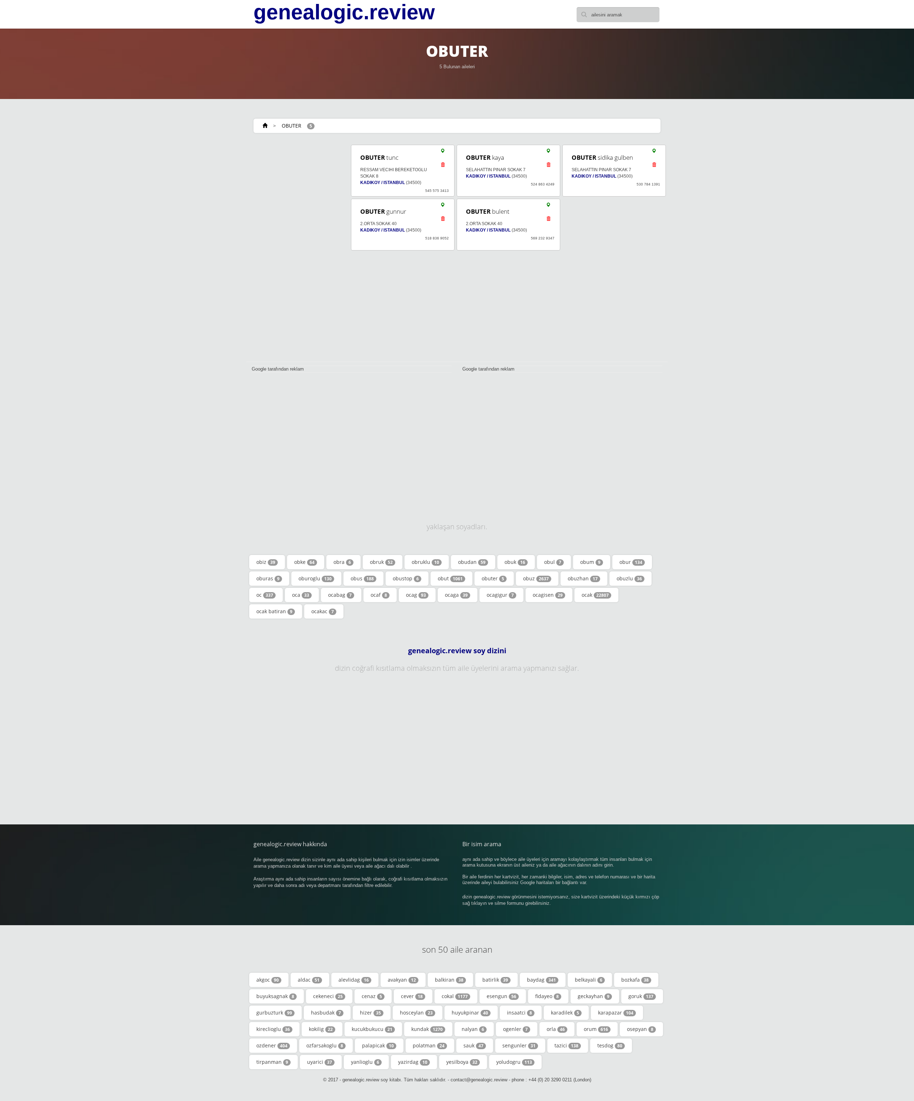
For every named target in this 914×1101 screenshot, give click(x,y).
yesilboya (461, 1061)
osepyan (640, 1029)
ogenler (515, 1029)
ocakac (322, 611)
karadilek (565, 1012)
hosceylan (416, 1012)
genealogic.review (344, 12)
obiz (265, 562)
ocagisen (548, 594)
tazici (566, 1045)
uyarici (319, 1061)
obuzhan (583, 578)
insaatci (519, 1012)
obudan (472, 562)
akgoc (267, 979)
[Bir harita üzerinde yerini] (443, 152)
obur (630, 562)
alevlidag (353, 979)
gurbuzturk (274, 1012)
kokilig (321, 1029)
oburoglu (315, 578)
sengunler (519, 1045)
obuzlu (629, 578)
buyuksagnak (275, 996)
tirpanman (272, 1061)
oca (300, 594)
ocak (595, 594)
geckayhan (593, 996)
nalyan (473, 1029)
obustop (406, 578)
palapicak (378, 1045)
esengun (501, 996)
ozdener (271, 1045)
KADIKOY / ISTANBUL (382, 182)
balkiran (449, 979)
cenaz (372, 996)
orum (596, 1029)
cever (412, 996)
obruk (381, 562)
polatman (429, 1045)
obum (590, 562)
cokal (455, 996)
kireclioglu (273, 1029)
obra (342, 562)
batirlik (495, 979)
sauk (473, 1045)
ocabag (340, 594)
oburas (268, 578)
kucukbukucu (372, 1029)
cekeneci (328, 996)
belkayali (588, 979)
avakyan (402, 979)
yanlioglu (365, 1061)
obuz (536, 578)
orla (556, 1029)
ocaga (456, 594)
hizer (370, 1012)
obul (552, 562)
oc (264, 594)
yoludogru (514, 1061)
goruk (640, 996)
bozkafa (635, 979)
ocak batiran (274, 611)
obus (362, 578)
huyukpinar (470, 1012)
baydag (541, 979)
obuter (493, 578)
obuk (514, 562)
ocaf (379, 594)
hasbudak (326, 1012)
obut (450, 578)
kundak (427, 1029)
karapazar (615, 1012)
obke (304, 562)
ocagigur (500, 594)
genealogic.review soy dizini (457, 651)
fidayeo (547, 996)
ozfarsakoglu (324, 1045)
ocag (416, 594)
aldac (309, 979)
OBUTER (291, 125)
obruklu (425, 562)
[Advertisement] (296, 251)
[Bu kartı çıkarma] (443, 166)
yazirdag (412, 1061)
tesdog (609, 1045)
